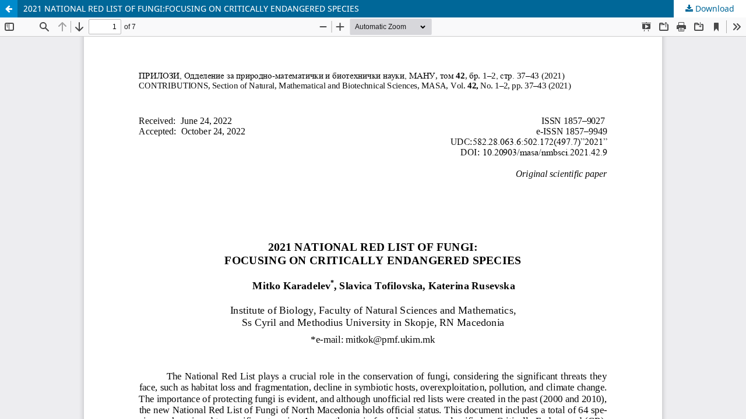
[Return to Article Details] (8, 8)
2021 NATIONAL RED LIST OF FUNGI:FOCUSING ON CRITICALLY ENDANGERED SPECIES (191, 8)
